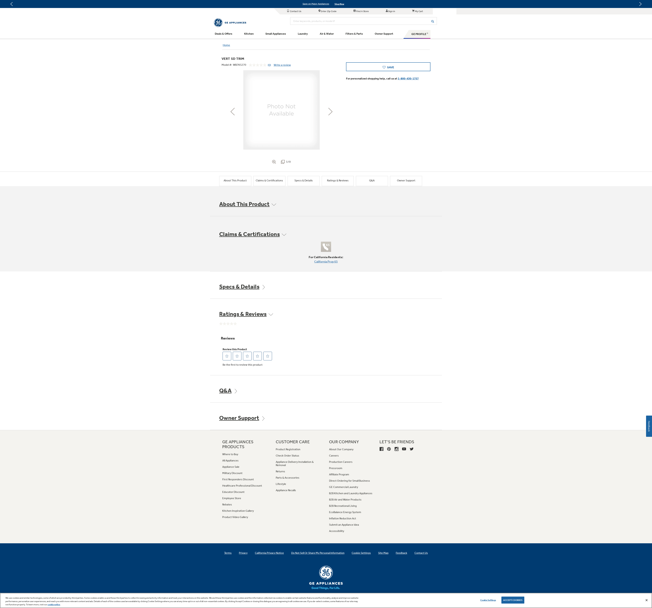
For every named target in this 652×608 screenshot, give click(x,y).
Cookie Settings (488, 600)
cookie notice (54, 604)
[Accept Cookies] (646, 600)
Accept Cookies (512, 600)
